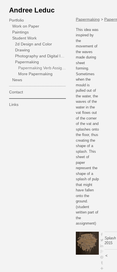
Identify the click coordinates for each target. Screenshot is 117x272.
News (17, 80)
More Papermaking (35, 74)
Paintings (20, 32)
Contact (16, 92)
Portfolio (16, 20)
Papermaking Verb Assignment (42, 68)
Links (13, 104)
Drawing (22, 50)
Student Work (24, 38)
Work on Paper (25, 26)
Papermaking (27, 62)
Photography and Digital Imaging (40, 56)
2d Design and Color (33, 44)
